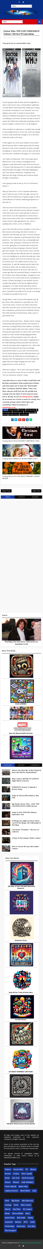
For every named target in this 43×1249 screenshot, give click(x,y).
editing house (27, 397)
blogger (35, 497)
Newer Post (6, 491)
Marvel (7, 1209)
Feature (8, 1169)
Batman (16, 1182)
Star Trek (15, 1178)
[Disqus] (21, 527)
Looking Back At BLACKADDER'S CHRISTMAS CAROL (21, 441)
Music (7, 1213)
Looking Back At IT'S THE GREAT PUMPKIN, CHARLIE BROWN (21, 477)
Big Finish (15, 1201)
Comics (16, 1174)
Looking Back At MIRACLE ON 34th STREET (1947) (19, 459)
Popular (8, 765)
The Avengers (10, 1230)
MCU (26, 1222)
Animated (9, 1222)
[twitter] (23, 2)
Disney (7, 1182)
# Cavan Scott (12, 410)
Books (7, 1178)
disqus (8, 497)
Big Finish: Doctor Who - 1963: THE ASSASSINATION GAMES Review (25, 805)
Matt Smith (21, 1218)
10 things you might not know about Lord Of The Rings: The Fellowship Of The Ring (26, 823)
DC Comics (27, 1209)
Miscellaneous (27, 1201)
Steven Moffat (17, 1213)
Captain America (11, 1191)
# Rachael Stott (29, 412)
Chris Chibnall (10, 1186)
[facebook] (19, 2)
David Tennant (27, 1178)
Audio (32, 1222)
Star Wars (16, 1209)
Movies (33, 1169)
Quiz (34, 1191)
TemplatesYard (25, 1243)
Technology (9, 1226)
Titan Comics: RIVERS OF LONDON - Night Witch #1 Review (26, 780)
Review (8, 1174)
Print (7, 1201)
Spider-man (23, 1186)
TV (27, 1169)
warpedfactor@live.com (12, 1158)
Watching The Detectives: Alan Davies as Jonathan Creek (21, 643)
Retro (28, 1213)
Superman (21, 1226)
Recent (21, 765)
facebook (21, 497)
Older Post (36, 491)
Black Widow (25, 1191)
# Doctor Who (31, 410)
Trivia (16, 1205)
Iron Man (31, 1226)
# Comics (22, 410)
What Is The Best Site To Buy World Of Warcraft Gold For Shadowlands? (26, 771)
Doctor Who (18, 1169)
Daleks (30, 1218)
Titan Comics (26, 1205)
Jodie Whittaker (28, 1182)
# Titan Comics (13, 414)
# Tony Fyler (24, 414)
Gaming (8, 1205)
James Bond (9, 1218)
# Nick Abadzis (17, 412)
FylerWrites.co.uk (8, 407)
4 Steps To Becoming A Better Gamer (26, 838)
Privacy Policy (36, 1243)
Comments (35, 765)
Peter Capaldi (27, 1174)
